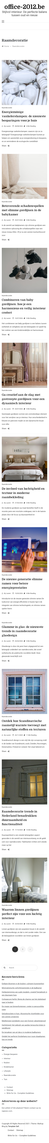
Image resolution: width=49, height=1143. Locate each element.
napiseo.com (7, 1111)
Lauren (8, 126)
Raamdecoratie (7, 108)
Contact (10, 1087)
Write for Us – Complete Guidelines (22, 1136)
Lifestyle (7, 1071)
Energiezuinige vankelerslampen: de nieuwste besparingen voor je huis (24, 116)
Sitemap (10, 1090)
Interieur (7, 1058)
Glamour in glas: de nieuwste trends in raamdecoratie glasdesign (22, 631)
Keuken (7, 1063)
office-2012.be (24, 7)
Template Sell (13, 1126)
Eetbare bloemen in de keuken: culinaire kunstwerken (23, 984)
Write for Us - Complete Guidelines (20, 1093)
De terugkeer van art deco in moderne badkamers (21, 1032)
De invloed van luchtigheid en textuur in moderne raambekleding (23, 493)
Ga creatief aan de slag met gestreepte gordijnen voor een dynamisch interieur (23, 399)
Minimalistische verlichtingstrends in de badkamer (22, 988)
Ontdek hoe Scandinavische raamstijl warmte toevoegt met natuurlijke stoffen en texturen (24, 725)
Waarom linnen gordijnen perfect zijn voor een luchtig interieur (22, 914)
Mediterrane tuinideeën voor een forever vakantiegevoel (24, 1021)
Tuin (5, 1079)
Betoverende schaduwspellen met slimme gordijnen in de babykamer (23, 210)
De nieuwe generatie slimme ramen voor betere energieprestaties (22, 583)
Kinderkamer (9, 1067)
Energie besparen (10, 1054)
